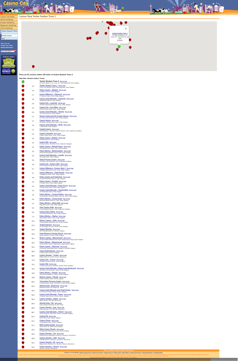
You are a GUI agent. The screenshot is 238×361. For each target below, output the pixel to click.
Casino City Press (135, 352)
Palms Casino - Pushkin (49, 181)
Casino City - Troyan (48, 259)
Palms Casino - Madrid (48, 138)
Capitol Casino (45, 129)
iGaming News (158, 352)
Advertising (129, 350)
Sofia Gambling (6, 28)
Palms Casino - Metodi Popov (51, 146)
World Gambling (6, 20)
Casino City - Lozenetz (48, 103)
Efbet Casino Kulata (47, 325)
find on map (63, 81)
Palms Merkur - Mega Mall (50, 203)
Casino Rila (44, 142)
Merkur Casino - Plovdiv (49, 277)
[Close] (126, 29)
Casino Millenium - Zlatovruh (51, 94)
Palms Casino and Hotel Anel (51, 177)
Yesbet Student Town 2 (9, 32)
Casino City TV (108, 352)
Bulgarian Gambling (8, 25)
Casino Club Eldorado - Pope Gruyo (54, 186)
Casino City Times (97, 352)
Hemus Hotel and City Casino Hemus (54, 116)
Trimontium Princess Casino (50, 281)
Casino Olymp (45, 320)
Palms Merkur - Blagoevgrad (51, 242)
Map (3, 38)
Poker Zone (117, 352)
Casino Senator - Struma (49, 346)
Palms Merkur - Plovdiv (49, 273)
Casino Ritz (44, 264)
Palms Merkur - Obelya (49, 216)
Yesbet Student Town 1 (49, 85)
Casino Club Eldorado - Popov (51, 294)
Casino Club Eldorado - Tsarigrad (53, 99)
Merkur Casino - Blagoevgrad (51, 238)
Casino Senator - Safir (48, 338)
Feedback (122, 350)
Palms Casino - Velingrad (49, 246)
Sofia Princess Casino (48, 159)
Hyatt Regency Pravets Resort (51, 233)
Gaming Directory (147, 352)
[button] (119, 46)
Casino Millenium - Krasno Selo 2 (53, 168)
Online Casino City (85, 352)
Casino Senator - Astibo (49, 299)
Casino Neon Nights (47, 212)
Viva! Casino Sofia (47, 207)
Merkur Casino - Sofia (48, 220)
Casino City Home (7, 17)
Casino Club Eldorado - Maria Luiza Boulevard (58, 268)
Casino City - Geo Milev (49, 107)
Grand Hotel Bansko (47, 251)
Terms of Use (93, 357)
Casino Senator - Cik (48, 333)
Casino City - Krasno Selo (50, 164)
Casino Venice (45, 120)
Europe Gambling (7, 22)
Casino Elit (44, 316)
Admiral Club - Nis (47, 303)
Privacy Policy (101, 357)
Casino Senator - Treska (49, 255)
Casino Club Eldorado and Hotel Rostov (55, 290)
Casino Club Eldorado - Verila (51, 125)
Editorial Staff (114, 350)
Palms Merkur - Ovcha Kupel (51, 199)
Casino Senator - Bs (47, 342)
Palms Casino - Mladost (49, 90)
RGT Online (125, 352)
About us (106, 350)
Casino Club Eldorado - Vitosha (52, 112)
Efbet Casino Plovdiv (48, 329)
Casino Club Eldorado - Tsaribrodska (54, 190)
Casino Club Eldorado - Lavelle (52, 155)
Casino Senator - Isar (48, 307)
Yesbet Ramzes (46, 225)
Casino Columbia (46, 133)
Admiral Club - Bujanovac (49, 286)
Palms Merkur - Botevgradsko (51, 151)
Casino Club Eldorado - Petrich (52, 312)
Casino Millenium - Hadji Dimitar (52, 172)
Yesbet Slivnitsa (46, 229)
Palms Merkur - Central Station (52, 194)
